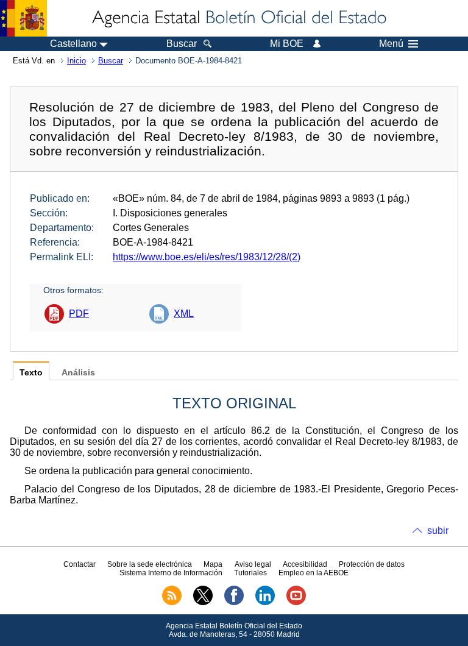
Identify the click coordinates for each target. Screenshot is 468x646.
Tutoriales (250, 573)
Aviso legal (253, 564)
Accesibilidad (305, 564)
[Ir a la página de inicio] (238, 18)
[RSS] (172, 602)
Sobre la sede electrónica (149, 564)
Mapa (213, 564)
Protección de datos (372, 564)
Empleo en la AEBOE (313, 573)
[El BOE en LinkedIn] (265, 602)
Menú (391, 44)
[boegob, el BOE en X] (203, 602)
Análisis (78, 372)
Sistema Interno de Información (170, 573)
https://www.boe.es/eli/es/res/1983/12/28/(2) (206, 257)
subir (437, 530)
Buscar (110, 60)
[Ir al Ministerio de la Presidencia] (23, 18)
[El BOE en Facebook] (234, 602)
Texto (31, 372)
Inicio (76, 60)
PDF (79, 313)
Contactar (79, 564)
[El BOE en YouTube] (296, 602)
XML (184, 313)
